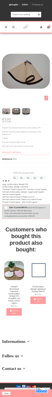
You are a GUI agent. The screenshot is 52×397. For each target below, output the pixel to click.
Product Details (11, 152)
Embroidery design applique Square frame (38, 289)
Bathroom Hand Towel (31, 199)
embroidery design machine (15, 187)
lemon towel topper (11, 194)
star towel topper (29, 202)
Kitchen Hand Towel (11, 199)
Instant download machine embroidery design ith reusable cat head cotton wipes (14, 294)
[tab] (26, 152)
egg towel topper (36, 192)
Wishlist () (38, 5)
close (6, 393)
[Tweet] (6, 181)
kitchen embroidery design (14, 192)
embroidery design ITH (17, 184)
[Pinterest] (8, 181)
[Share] (3, 181)
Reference (7, 159)
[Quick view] (16, 282)
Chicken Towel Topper (37, 189)
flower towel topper (11, 202)
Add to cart (15, 311)
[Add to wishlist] (12, 282)
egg (4, 184)
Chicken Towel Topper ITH (14, 189)
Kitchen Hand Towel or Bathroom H (18, 197)
